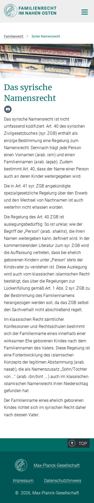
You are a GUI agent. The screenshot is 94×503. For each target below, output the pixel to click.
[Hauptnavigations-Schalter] (84, 12)
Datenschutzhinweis (62, 480)
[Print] (8, 109)
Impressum (23, 480)
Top (83, 443)
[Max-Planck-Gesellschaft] (24, 465)
